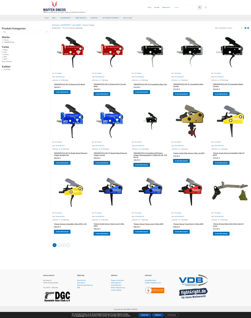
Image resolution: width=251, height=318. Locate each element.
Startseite (55, 25)
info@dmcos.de (155, 283)
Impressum (81, 283)
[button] (56, 18)
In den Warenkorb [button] (62, 92)
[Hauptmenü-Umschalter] (206, 7)
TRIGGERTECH (9, 42)
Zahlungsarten (116, 283)
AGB (78, 288)
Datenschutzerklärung (84, 285)
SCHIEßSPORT (66, 25)
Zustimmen (144, 315)
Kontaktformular (150, 280)
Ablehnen (158, 315)
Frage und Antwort (117, 280)
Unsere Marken (116, 290)
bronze (6, 54)
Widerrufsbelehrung (118, 288)
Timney (6, 40)
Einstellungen (80, 316)
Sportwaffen (76, 25)
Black (5, 50)
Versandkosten (60, 76)
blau (5, 52)
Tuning (85, 25)
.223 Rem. (7, 69)
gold (5, 59)
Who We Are (81, 280)
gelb (5, 56)
